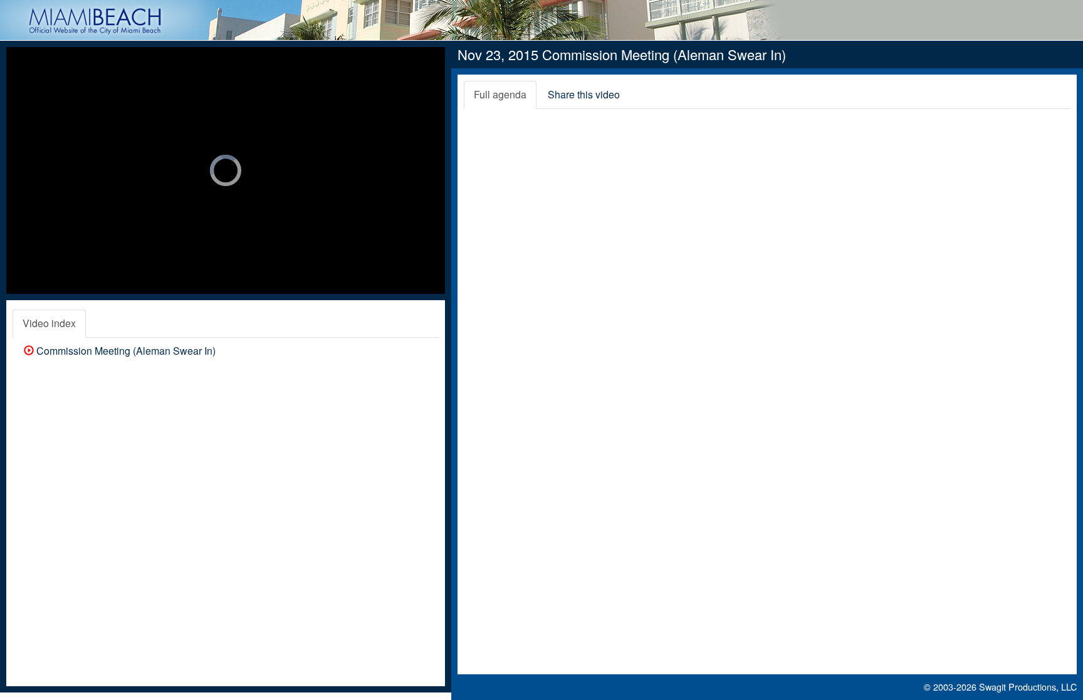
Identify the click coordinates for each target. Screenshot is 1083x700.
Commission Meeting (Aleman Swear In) (125, 350)
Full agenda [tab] (500, 94)
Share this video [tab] (584, 94)
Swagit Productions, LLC (1028, 686)
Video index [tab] (49, 323)
